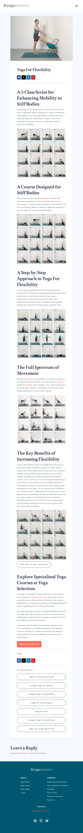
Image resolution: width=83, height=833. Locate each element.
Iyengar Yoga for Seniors (41, 685)
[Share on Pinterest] (33, 77)
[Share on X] (24, 77)
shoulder (57, 201)
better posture (23, 480)
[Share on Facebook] (19, 77)
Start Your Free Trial (29, 644)
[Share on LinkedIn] (28, 77)
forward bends (43, 201)
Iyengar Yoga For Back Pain (41, 720)
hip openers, (59, 382)
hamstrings (28, 379)
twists (47, 385)
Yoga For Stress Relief (41, 703)
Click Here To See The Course (34, 564)
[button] (76, 5)
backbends (27, 385)
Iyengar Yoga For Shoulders (41, 694)
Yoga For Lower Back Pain (41, 729)
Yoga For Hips (41, 711)
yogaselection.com (39, 597)
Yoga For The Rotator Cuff (41, 677)
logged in (25, 753)
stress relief (39, 480)
